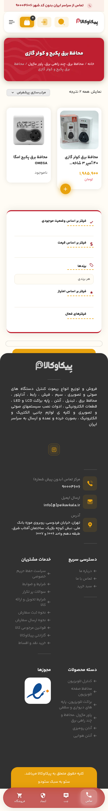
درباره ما (85, 571)
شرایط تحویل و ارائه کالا (30, 602)
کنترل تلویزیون (80, 681)
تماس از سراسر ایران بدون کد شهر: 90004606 (50, 5)
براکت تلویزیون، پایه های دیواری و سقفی (75, 704)
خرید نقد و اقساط (32, 643)
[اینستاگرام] (54, 449)
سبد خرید (84, 586)
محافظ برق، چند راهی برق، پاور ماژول (56, 64)
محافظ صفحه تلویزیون (81, 691)
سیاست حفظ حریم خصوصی (31, 574)
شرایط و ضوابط (34, 584)
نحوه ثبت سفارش (32, 613)
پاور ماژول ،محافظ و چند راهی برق (76, 718)
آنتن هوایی (82, 736)
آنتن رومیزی (82, 728)
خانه (91, 64)
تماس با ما (84, 579)
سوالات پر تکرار (34, 592)
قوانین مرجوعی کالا (30, 628)
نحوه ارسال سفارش (30, 620)
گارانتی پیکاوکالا (33, 635)
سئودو (43, 782)
